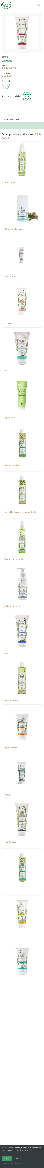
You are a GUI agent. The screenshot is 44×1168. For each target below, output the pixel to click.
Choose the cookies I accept (12, 1163)
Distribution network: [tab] (11, 119)
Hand (5, 57)
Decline (18, 1158)
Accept (7, 1158)
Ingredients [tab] (7, 115)
